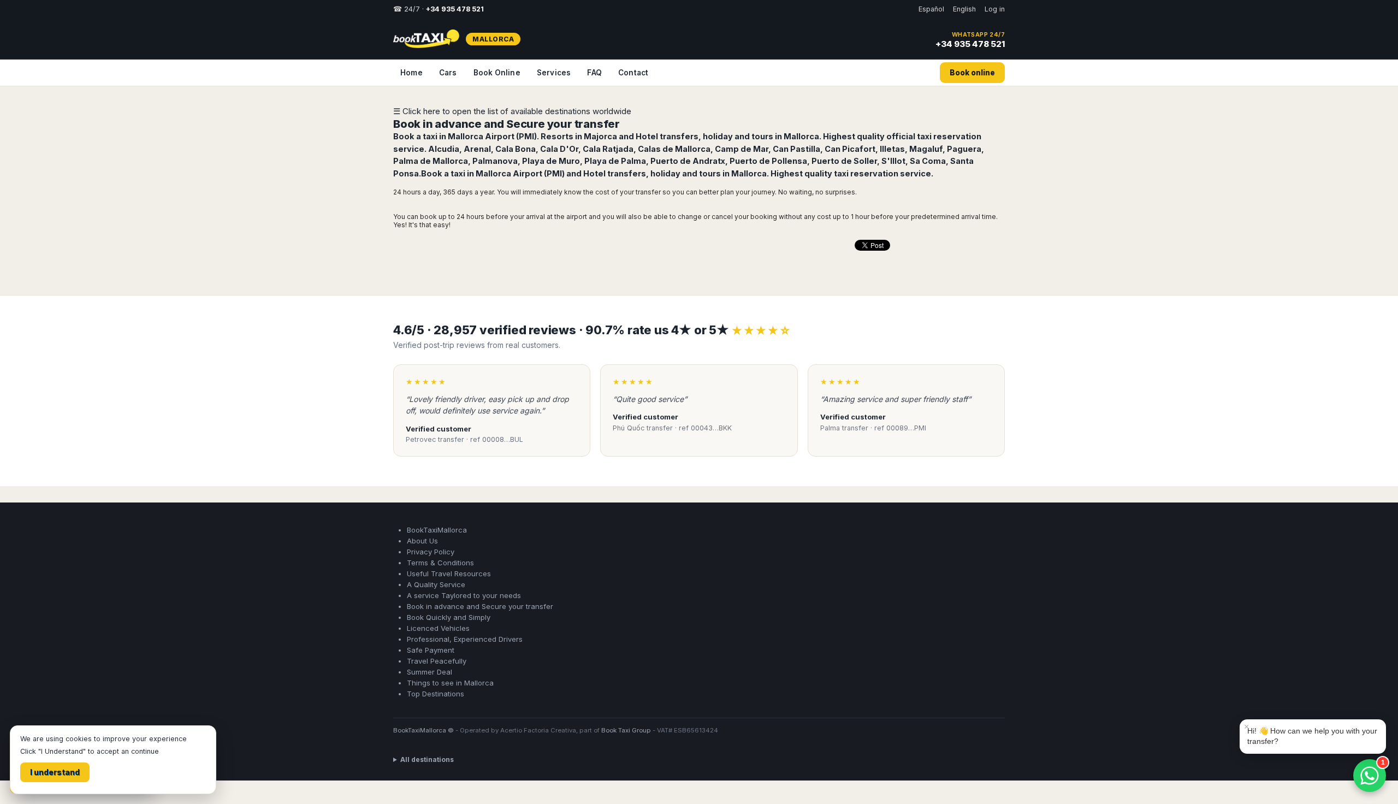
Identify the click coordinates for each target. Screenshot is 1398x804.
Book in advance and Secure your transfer (506, 124)
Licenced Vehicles (438, 628)
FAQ (594, 72)
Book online (972, 72)
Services (554, 72)
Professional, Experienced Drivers (465, 639)
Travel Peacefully (436, 661)
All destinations (427, 759)
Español (931, 9)
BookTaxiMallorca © (423, 730)
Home (411, 72)
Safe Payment (430, 650)
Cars (448, 72)
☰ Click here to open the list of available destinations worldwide (512, 111)
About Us (422, 540)
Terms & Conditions (440, 562)
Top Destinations (435, 693)
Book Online (496, 72)
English (964, 9)
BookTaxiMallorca (437, 529)
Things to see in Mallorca (450, 682)
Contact (633, 72)
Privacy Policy (430, 551)
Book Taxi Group (626, 730)
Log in (995, 9)
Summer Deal (429, 671)
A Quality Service (436, 584)
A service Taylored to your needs (464, 595)
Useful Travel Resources (449, 573)
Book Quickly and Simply (448, 617)
